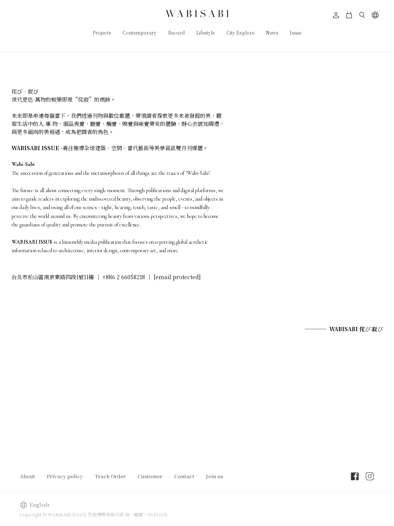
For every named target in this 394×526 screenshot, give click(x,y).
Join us (214, 476)
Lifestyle (205, 32)
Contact (184, 476)
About (27, 476)
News (272, 32)
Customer (149, 476)
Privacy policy (65, 476)
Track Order (110, 476)
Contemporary (139, 32)
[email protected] (177, 277)
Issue (295, 32)
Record (176, 32)
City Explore (240, 32)
